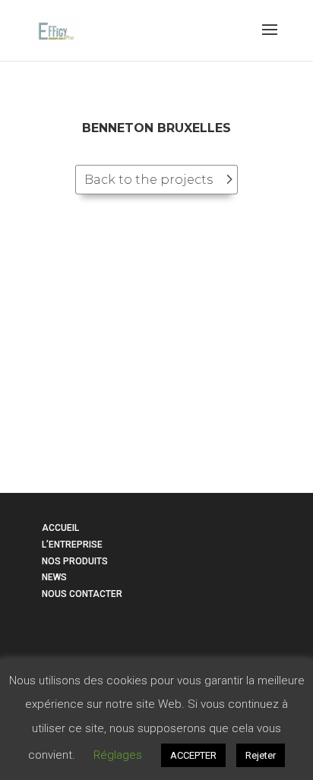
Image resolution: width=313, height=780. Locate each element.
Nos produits (75, 561)
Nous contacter (82, 594)
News (54, 577)
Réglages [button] (117, 755)
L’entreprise (72, 544)
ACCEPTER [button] (193, 755)
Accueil (60, 528)
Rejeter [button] (260, 755)
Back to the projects (148, 179)
